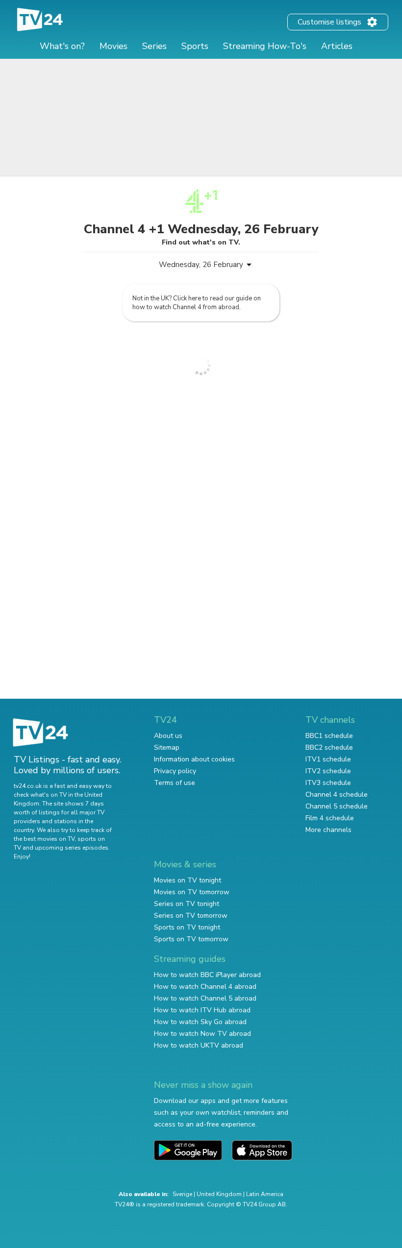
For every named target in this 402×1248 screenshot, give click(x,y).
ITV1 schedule (328, 759)
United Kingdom (219, 1194)
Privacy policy (175, 771)
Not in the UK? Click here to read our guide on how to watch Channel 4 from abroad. (196, 303)
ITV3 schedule (328, 782)
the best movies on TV (44, 839)
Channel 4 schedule (336, 794)
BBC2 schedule (329, 747)
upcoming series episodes (71, 848)
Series (154, 46)
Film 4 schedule (329, 818)
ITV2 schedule (328, 771)
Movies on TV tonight (187, 880)
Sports (194, 46)
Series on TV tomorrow (190, 915)
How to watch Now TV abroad (202, 1033)
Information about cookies (194, 759)
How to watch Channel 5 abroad (205, 998)
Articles (336, 46)
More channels (328, 829)
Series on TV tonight (186, 903)
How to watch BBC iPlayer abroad (207, 974)
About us (168, 735)
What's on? (62, 46)
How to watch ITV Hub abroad (202, 1010)
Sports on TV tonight (187, 927)
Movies (113, 46)
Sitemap (166, 747)
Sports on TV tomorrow (191, 939)
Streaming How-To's (264, 46)
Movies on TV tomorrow (191, 892)
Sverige (182, 1194)
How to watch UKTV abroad (198, 1045)
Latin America (264, 1194)
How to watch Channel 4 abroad (205, 986)
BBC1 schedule (329, 735)
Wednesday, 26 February (201, 264)
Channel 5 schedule (336, 806)
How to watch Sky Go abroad (200, 1022)
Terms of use (174, 782)
